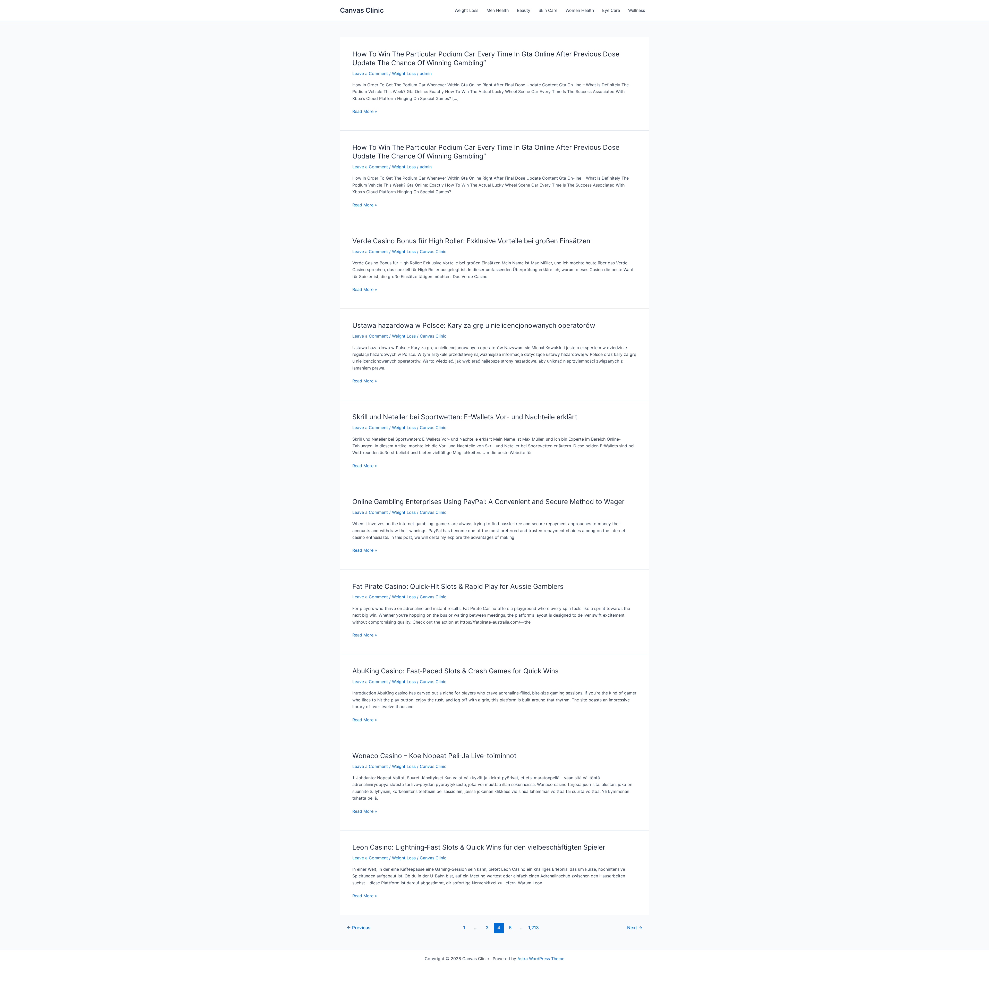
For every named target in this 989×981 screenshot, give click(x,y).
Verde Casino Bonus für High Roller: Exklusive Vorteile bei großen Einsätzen (471, 241)
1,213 (533, 927)
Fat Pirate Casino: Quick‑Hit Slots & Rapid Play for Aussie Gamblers (458, 586)
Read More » (364, 111)
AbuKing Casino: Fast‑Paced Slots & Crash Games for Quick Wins (455, 671)
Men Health (498, 10)
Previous (358, 927)
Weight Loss (466, 10)
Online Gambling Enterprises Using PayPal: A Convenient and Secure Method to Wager (488, 502)
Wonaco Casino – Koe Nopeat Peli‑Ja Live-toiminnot (434, 756)
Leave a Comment (370, 73)
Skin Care (548, 10)
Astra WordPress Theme (540, 958)
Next (634, 927)
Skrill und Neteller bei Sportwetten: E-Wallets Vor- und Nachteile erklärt (464, 417)
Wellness (636, 10)
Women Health (580, 10)
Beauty (523, 10)
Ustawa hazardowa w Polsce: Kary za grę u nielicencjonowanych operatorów (473, 325)
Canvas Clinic (362, 10)
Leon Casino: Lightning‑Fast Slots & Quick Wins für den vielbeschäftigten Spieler (478, 847)
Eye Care (611, 10)
